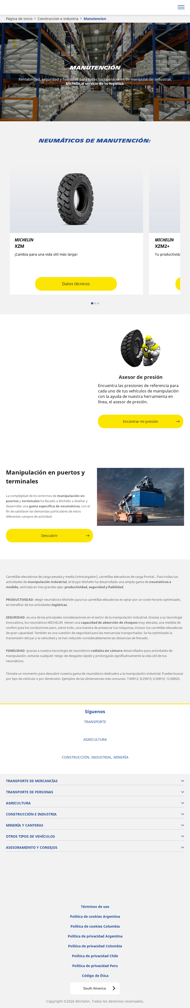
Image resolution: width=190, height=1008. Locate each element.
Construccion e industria (58, 18)
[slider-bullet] (92, 303)
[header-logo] (23, 7)
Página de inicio (19, 18)
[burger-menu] (181, 7)
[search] (169, 7)
